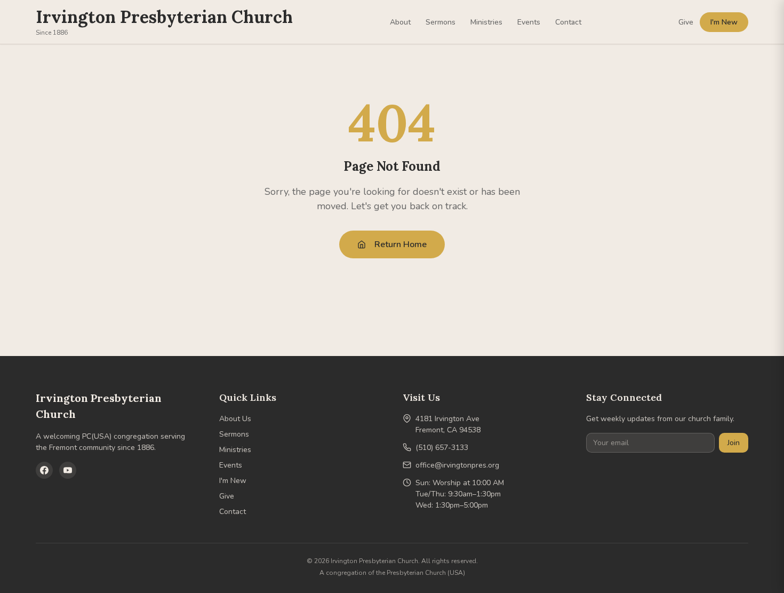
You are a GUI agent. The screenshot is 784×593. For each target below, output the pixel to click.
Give (685, 22)
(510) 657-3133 (441, 447)
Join (733, 443)
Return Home (400, 244)
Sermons (440, 22)
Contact (568, 22)
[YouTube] (67, 470)
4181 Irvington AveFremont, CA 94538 (448, 424)
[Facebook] (44, 470)
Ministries (486, 22)
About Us (235, 419)
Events (528, 22)
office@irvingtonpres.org (457, 465)
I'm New (724, 22)
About (400, 22)
